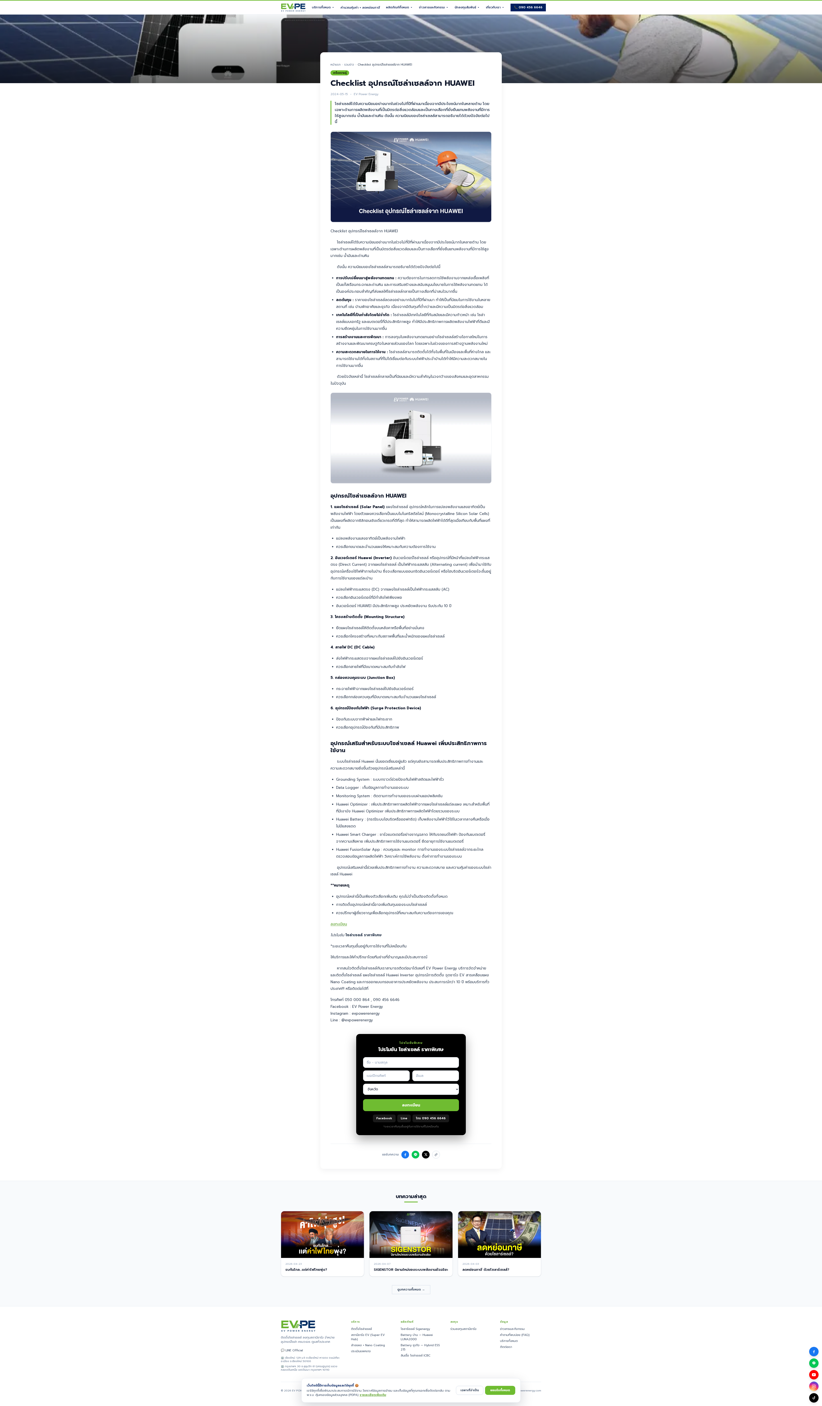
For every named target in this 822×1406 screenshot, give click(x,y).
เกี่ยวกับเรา (493, 7)
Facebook (384, 1118)
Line (404, 1118)
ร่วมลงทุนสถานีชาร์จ (463, 1329)
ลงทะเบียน (339, 924)
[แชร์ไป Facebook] (405, 1154)
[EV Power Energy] (293, 7)
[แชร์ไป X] (426, 1154)
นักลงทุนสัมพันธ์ (465, 7)
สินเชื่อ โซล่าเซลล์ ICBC (415, 1355)
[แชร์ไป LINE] (415, 1154)
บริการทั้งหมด (321, 7)
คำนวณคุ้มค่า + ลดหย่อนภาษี (360, 7)
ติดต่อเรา (506, 1347)
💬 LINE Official (292, 1350)
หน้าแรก (336, 65)
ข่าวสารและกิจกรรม (432, 7)
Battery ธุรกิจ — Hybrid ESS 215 (420, 1347)
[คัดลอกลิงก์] (436, 1154)
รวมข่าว (349, 65)
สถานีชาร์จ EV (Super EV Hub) (368, 1337)
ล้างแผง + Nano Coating (368, 1345)
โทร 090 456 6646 (431, 1118)
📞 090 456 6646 (528, 7)
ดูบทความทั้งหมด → (411, 1289)
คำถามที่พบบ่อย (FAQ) (515, 1335)
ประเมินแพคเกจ (361, 1351)
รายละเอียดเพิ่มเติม (373, 1395)
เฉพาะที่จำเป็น (469, 1390)
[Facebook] (814, 1351)
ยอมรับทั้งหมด (500, 1390)
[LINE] (814, 1363)
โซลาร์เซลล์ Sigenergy (415, 1329)
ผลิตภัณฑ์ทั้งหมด (397, 7)
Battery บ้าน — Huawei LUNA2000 (417, 1337)
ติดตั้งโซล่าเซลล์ (361, 1329)
